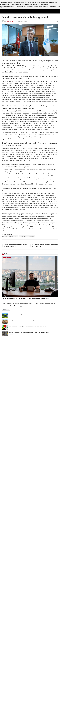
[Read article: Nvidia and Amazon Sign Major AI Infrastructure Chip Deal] (5, 315)
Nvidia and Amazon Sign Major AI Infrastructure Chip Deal (25, 314)
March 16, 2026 (13, 328)
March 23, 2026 (13, 315)
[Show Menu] (2, 11)
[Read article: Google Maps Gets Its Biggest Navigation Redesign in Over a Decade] (5, 327)
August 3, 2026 (5, 300)
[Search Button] (57, 11)
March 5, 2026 (12, 334)
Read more (6, 309)
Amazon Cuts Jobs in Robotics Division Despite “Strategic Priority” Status (29, 332)
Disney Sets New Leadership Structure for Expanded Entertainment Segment (30, 320)
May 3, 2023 (19, 21)
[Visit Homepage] (30, 11)
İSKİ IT (16, 236)
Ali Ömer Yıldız (10, 21)
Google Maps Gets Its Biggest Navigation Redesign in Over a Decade (27, 326)
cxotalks (25, 21)
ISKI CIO (11, 236)
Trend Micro (31, 236)
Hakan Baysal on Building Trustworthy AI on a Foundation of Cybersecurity (25, 298)
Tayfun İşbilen (22, 236)
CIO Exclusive (6, 257)
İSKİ (6, 236)
